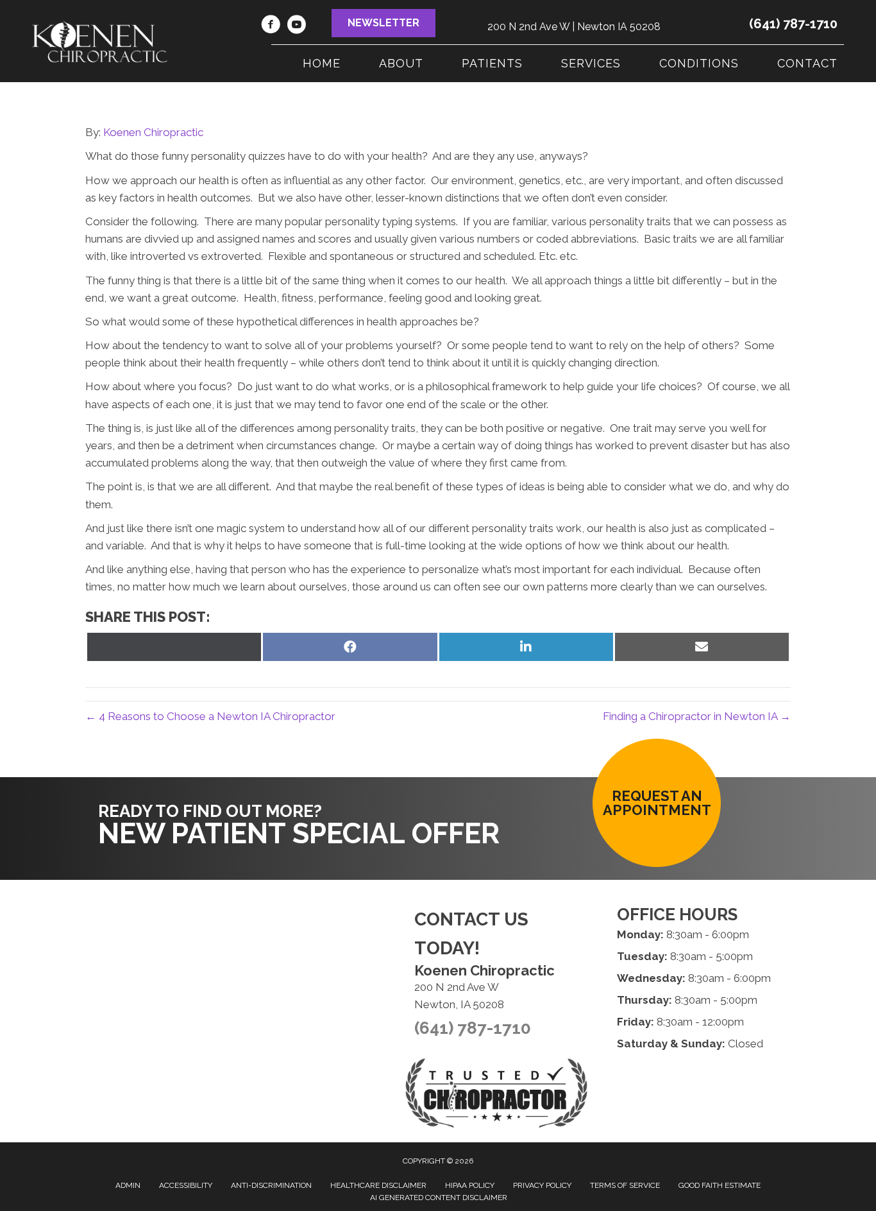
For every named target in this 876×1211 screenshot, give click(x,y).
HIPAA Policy (469, 1185)
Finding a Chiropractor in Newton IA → (697, 716)
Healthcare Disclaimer (378, 1185)
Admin (127, 1185)
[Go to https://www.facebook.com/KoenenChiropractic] (270, 26)
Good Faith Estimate (719, 1185)
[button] (383, 23)
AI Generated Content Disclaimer (438, 1197)
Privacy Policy (542, 1185)
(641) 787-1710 (793, 23)
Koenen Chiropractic (153, 132)
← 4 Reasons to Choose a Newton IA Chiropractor (210, 716)
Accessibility (185, 1185)
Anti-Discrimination (271, 1185)
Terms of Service (625, 1185)
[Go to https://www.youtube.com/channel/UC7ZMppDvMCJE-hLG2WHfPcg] (296, 26)
